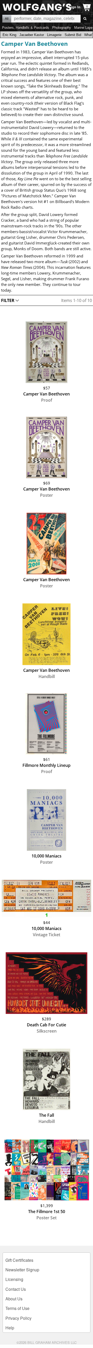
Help (9, 1328)
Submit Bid (73, 35)
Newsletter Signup (22, 1270)
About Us (13, 1299)
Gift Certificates (19, 1260)
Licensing (14, 1279)
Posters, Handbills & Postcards (25, 28)
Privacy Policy (18, 1318)
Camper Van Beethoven (34, 43)
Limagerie (54, 35)
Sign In (74, 7)
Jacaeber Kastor (31, 35)
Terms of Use (17, 1308)
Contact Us (15, 1289)
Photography (61, 28)
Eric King (9, 35)
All (7, 18)
